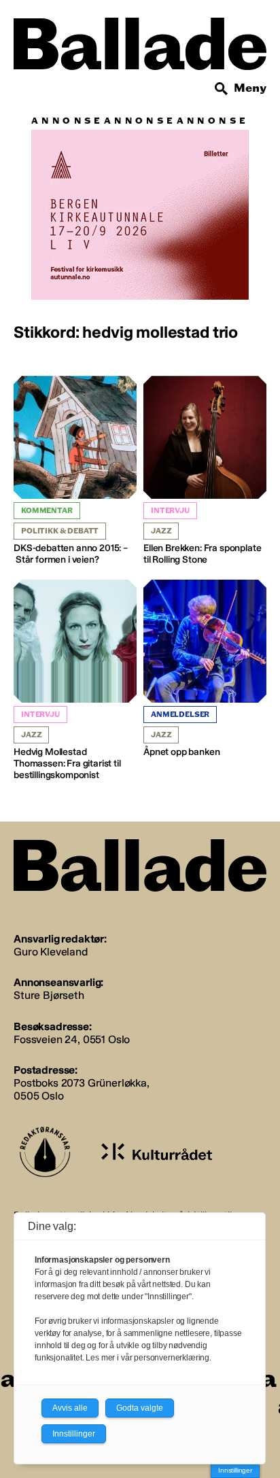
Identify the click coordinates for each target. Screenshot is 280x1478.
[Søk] (221, 89)
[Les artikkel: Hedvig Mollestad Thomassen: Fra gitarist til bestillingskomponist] (75, 680)
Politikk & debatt (60, 531)
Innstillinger (235, 1470)
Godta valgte (139, 1408)
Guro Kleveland (51, 951)
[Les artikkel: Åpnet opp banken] (204, 669)
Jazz (161, 531)
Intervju (170, 510)
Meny (250, 88)
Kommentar (47, 510)
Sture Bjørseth (49, 995)
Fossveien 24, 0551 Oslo (72, 1039)
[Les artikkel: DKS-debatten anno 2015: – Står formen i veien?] (75, 471)
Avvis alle (70, 1408)
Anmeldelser (180, 714)
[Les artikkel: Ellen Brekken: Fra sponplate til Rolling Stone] (204, 471)
